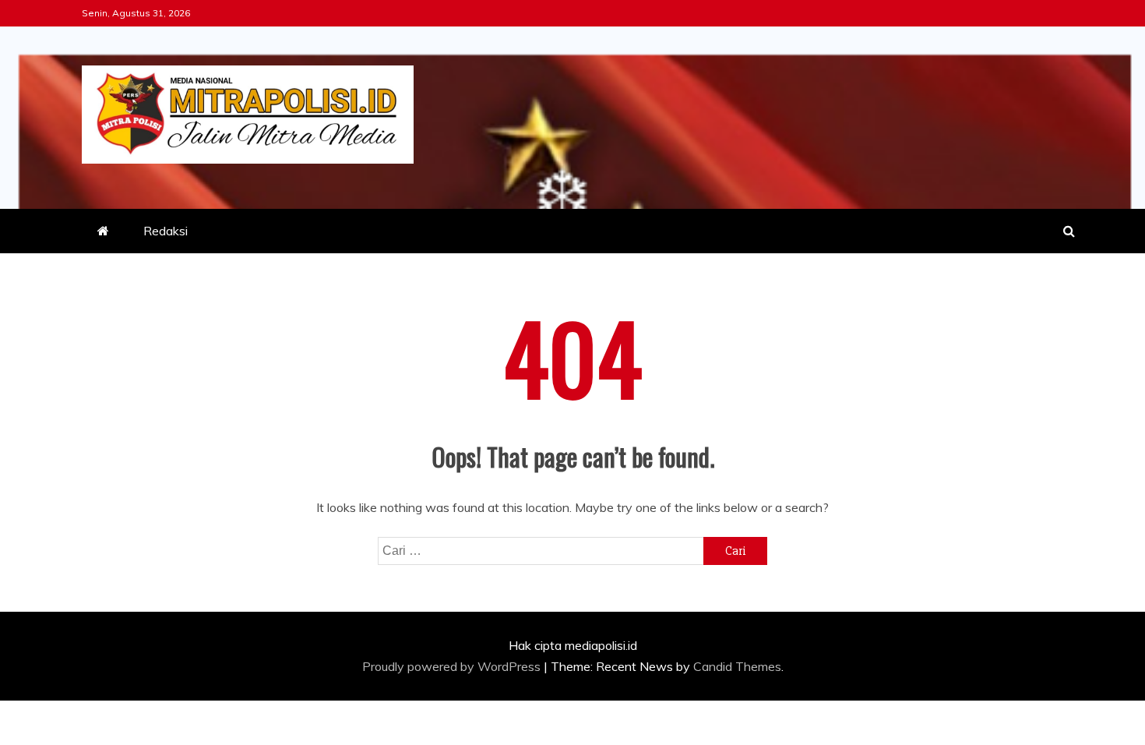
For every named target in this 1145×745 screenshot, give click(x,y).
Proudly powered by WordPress (453, 666)
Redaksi (165, 230)
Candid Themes (737, 666)
